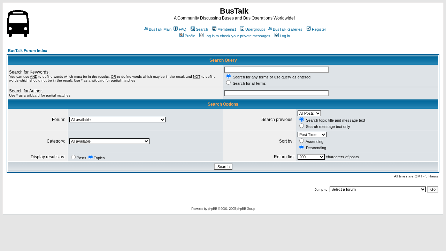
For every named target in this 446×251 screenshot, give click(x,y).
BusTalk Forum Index (27, 50)
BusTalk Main (160, 29)
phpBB (212, 209)
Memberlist (226, 29)
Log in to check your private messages (237, 36)
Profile (190, 36)
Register (319, 29)
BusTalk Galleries (287, 29)
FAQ (182, 29)
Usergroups (255, 29)
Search (202, 29)
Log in (285, 36)
